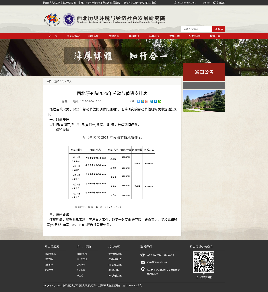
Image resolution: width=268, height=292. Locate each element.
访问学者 (81, 265)
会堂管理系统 (115, 254)
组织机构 (49, 265)
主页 (49, 81)
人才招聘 (81, 270)
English (206, 2)
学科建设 (134, 36)
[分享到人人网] (155, 101)
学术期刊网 (113, 270)
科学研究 (154, 36)
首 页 (53, 36)
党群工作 (174, 36)
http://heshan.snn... (187, 2)
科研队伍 (93, 36)
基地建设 (114, 36)
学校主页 (220, 2)
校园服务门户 (115, 259)
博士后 (80, 276)
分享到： (131, 101)
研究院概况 (73, 36)
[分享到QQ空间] (142, 101)
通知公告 (59, 81)
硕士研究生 (82, 254)
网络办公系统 (115, 265)
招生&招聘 (195, 36)
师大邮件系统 (115, 276)
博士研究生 (82, 259)
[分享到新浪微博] (147, 101)
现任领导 (49, 259)
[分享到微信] (159, 101)
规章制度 (215, 36)
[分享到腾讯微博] (151, 101)
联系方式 (49, 270)
